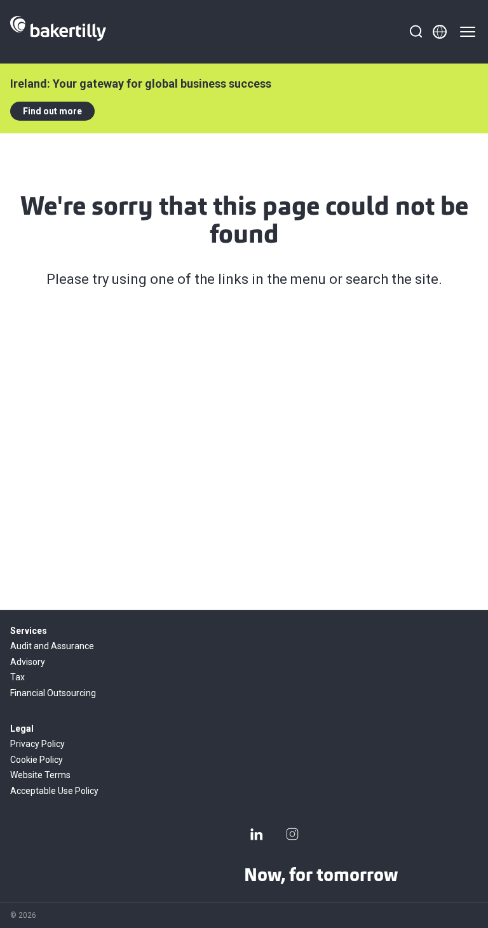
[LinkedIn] (256, 834)
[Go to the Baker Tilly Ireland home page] (58, 32)
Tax (17, 677)
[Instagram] (292, 834)
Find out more (52, 111)
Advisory (27, 662)
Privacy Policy (37, 744)
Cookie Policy (36, 760)
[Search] (415, 32)
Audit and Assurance (52, 646)
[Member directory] (439, 31)
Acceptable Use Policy (54, 791)
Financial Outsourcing (53, 693)
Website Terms (40, 775)
